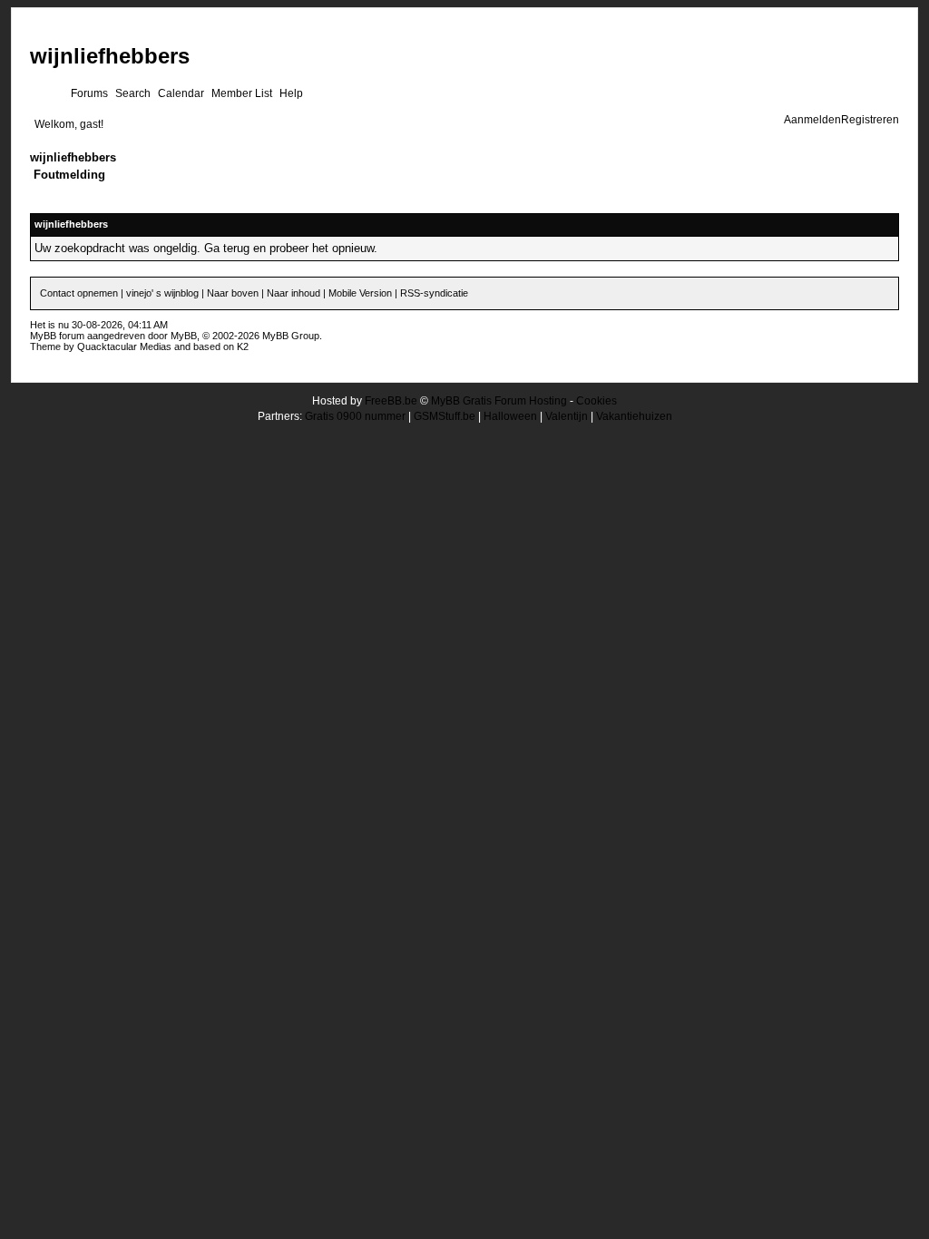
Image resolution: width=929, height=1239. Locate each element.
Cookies (596, 401)
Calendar (181, 93)
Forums (89, 93)
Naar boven (233, 293)
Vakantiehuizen (634, 416)
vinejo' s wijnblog (162, 293)
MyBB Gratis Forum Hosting (499, 401)
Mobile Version (360, 293)
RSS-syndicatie (434, 293)
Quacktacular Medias (124, 346)
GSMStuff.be (444, 416)
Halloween (510, 416)
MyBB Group (290, 335)
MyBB (184, 335)
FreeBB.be (391, 401)
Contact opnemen (79, 293)
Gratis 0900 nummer (355, 416)
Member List (241, 93)
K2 (243, 346)
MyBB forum (57, 335)
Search (133, 93)
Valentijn (566, 416)
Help (291, 93)
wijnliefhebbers (110, 56)
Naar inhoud (293, 293)
